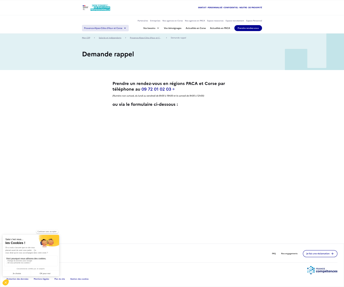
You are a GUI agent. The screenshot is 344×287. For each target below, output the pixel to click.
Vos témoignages (172, 28)
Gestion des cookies (79, 279)
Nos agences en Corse (172, 20)
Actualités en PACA (220, 28)
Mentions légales (41, 279)
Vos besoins (149, 28)
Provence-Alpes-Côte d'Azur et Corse (103, 28)
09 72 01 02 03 (156, 89)
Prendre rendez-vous (248, 28)
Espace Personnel (254, 20)
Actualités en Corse (196, 28)
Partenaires (143, 20)
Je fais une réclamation (318, 253)
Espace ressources (215, 20)
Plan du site (59, 279)
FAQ (274, 253)
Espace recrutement (235, 20)
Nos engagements (289, 253)
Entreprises (155, 20)
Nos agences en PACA (195, 20)
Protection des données (17, 279)
